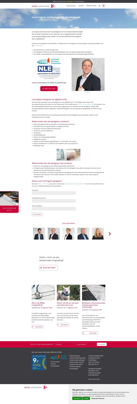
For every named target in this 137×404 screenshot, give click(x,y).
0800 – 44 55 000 (43, 184)
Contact (81, 6)
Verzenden (38, 214)
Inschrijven (102, 344)
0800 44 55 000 (91, 6)
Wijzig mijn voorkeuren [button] (97, 398)
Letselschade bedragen (77, 360)
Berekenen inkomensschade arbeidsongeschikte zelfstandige (93, 305)
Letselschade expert (76, 364)
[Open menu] (103, 5)
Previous (27, 234)
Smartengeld (73, 368)
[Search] (99, 5)
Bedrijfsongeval (74, 356)
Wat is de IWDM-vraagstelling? (38, 304)
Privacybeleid (55, 366)
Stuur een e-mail (93, 379)
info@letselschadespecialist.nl (74, 184)
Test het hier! (49, 267)
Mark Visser (88, 92)
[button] (49, 88)
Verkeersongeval (74, 366)
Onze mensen (71, 6)
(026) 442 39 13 (93, 364)
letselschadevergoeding (85, 104)
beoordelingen (68, 1)
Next (110, 234)
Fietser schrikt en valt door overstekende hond (68, 304)
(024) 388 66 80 (93, 375)
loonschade (38, 46)
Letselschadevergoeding (77, 358)
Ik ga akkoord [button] (77, 398)
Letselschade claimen (76, 362)
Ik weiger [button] (86, 398)
